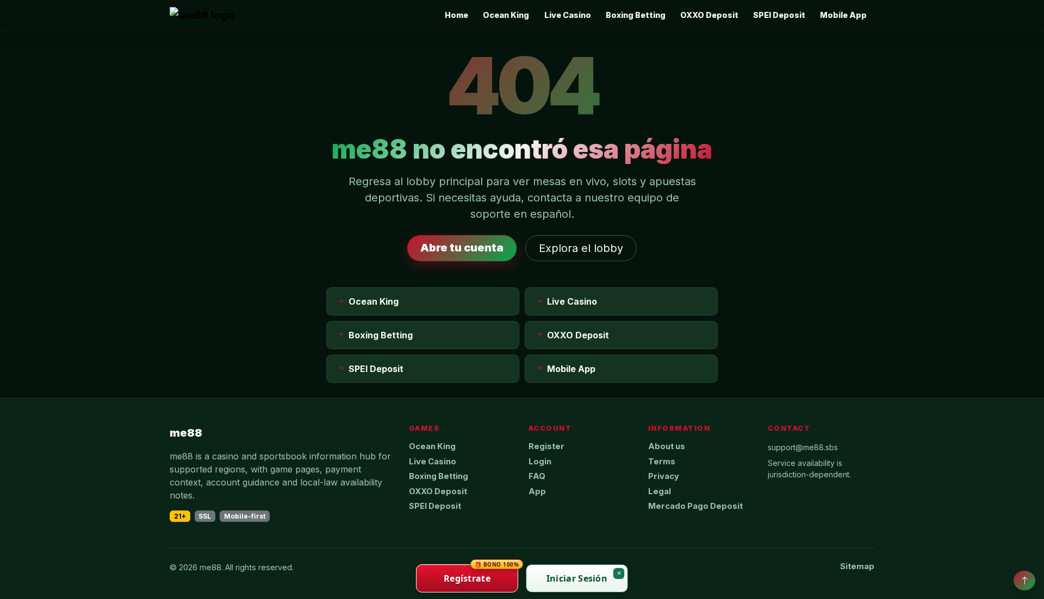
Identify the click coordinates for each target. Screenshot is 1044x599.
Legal (659, 491)
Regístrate (481, 574)
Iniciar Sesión (576, 578)
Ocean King (506, 15)
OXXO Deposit (709, 15)
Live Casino (567, 15)
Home (456, 15)
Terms (661, 461)
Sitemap (857, 566)
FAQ (537, 476)
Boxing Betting (636, 15)
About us (666, 446)
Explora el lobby (581, 248)
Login (540, 461)
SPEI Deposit (779, 15)
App (537, 491)
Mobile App (843, 15)
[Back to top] (1024, 580)
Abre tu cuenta (462, 247)
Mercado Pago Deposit (695, 506)
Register (546, 446)
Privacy (663, 476)
